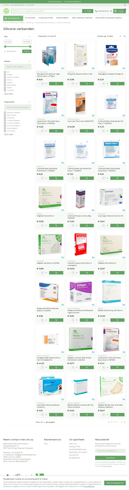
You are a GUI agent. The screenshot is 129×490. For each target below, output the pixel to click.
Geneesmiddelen (62, 18)
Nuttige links (74, 446)
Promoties (31, 18)
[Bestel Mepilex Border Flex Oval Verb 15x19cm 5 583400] (117, 414)
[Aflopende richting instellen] (124, 36)
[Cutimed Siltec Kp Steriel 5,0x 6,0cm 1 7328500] (80, 150)
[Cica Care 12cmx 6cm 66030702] (80, 102)
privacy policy (107, 466)
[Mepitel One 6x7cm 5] (50, 197)
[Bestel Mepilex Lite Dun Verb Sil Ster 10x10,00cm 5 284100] (87, 367)
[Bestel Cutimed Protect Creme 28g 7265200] (87, 225)
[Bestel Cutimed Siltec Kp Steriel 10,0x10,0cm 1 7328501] (56, 178)
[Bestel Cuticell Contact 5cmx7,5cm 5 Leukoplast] (87, 272)
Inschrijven (110, 458)
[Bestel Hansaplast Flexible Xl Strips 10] (117, 83)
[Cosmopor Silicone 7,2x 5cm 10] (111, 197)
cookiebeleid (88, 486)
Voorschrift (30, 5)
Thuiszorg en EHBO (45, 18)
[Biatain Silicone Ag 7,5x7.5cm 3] (111, 291)
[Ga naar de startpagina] (6, 11)
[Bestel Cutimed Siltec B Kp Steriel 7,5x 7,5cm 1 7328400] (117, 131)
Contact (6, 5)
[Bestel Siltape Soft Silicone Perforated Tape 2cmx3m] (87, 320)
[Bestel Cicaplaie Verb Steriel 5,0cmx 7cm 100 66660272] (56, 367)
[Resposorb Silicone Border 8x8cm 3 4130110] (50, 291)
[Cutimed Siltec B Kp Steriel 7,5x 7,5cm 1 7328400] (111, 102)
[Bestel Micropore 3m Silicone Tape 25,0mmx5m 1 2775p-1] (56, 83)
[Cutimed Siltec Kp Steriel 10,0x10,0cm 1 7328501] (50, 150)
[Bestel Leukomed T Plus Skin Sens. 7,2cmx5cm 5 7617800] (56, 131)
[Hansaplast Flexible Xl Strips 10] (111, 55)
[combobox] (46, 11)
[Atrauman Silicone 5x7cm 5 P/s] (80, 55)
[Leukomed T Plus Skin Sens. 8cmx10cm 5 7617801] (111, 339)
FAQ (45, 444)
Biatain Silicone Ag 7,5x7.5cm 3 (110, 310)
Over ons (72, 444)
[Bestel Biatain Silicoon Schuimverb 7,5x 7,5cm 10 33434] (87, 414)
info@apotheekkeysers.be (25, 455)
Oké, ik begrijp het (115, 483)
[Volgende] (124, 422)
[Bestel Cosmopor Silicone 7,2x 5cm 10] (117, 225)
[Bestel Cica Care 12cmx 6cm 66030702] (87, 131)
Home (5, 23)
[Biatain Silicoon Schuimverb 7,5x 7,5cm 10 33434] (80, 386)
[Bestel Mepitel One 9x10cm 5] (117, 272)
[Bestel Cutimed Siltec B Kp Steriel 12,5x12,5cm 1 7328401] (117, 178)
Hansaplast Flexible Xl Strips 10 (110, 74)
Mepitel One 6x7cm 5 (45, 216)
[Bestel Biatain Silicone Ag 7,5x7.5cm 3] (117, 320)
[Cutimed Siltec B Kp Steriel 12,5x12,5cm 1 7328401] (111, 150)
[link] (109, 422)
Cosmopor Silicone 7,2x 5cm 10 (110, 216)
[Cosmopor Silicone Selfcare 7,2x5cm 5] (50, 386)
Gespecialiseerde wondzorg (45, 23)
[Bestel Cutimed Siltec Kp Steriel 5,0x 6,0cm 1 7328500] (87, 178)
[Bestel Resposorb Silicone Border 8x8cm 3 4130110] (56, 320)
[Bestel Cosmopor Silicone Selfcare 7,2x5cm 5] (56, 414)
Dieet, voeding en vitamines (82, 18)
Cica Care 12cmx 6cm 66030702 (81, 121)
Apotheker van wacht (78, 452)
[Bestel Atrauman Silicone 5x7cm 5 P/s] (87, 83)
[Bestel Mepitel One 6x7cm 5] (56, 225)
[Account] (111, 11)
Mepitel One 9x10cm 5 (107, 263)
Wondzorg (29, 23)
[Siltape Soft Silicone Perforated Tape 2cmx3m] (80, 291)
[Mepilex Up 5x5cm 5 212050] (50, 244)
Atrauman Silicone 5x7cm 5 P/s (80, 74)
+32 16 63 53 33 (17, 453)
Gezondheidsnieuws (17, 5)
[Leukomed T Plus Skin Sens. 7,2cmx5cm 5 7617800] (50, 102)
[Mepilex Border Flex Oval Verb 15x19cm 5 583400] (111, 386)
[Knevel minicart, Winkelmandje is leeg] (115, 11)
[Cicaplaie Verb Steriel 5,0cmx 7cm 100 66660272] (50, 339)
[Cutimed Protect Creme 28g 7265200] (80, 197)
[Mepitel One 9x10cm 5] (111, 244)
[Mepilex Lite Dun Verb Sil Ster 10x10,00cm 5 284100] (80, 339)
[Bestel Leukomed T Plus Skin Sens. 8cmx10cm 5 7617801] (117, 367)
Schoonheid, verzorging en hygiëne (109, 18)
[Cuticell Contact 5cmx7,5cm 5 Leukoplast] (80, 244)
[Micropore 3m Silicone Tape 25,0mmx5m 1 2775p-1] (50, 55)
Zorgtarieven (74, 458)
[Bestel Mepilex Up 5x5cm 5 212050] (56, 272)
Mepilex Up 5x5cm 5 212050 (48, 263)
